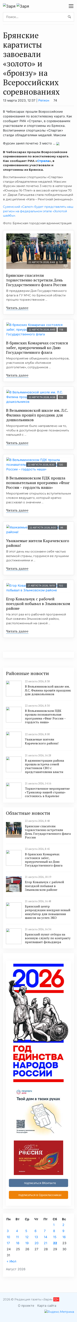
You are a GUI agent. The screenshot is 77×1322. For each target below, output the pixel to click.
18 (17, 1243)
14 (45, 1237)
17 (8, 1243)
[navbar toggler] (71, 6)
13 (36, 1237)
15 (54, 1237)
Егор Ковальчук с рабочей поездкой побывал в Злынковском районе (38, 603)
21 (45, 1243)
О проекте (26, 1305)
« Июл (11, 1261)
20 (36, 1243)
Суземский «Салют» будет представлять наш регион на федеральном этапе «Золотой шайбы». (38, 211)
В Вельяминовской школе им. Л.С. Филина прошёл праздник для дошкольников (37, 415)
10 (8, 1237)
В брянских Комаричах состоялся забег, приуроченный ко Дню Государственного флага (37, 347)
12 (27, 1237)
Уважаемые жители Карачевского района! (37, 543)
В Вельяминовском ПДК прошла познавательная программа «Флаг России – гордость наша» (38, 482)
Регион (43, 100)
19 (27, 1243)
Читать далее (17, 307)
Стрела (43, 161)
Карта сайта (46, 1305)
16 (64, 1237)
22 (55, 1243)
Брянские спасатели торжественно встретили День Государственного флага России (36, 280)
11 (17, 1237)
